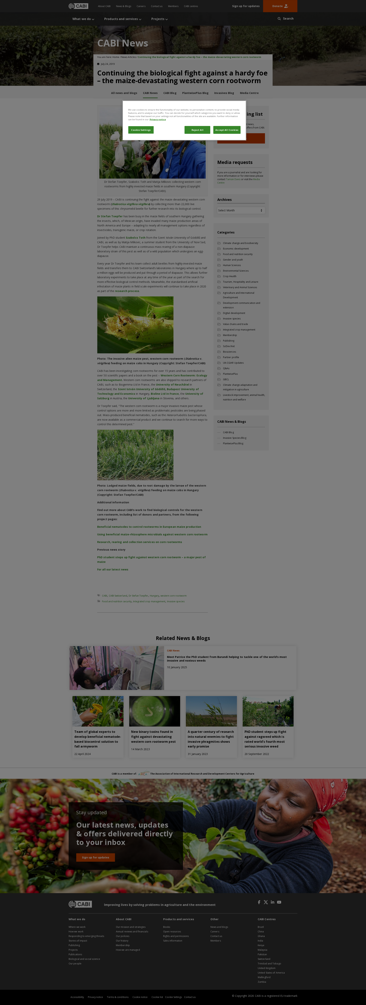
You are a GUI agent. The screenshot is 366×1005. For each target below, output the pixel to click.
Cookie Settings (141, 129)
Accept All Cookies (226, 129)
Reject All (198, 129)
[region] (184, 120)
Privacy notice (158, 119)
